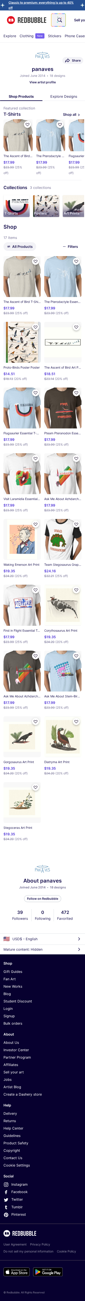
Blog (7, 994)
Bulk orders (12, 1023)
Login (8, 1008)
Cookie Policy (66, 1251)
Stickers (54, 36)
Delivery (10, 1113)
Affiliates (10, 1065)
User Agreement (15, 1244)
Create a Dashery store (22, 1094)
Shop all (69, 114)
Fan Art (9, 979)
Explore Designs (63, 96)
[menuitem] (9, 36)
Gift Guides (12, 971)
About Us (11, 1042)
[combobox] (58, 20)
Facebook (19, 1192)
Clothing (31, 36)
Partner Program (17, 1057)
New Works (12, 986)
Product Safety (15, 1143)
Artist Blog (12, 1087)
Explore (9, 36)
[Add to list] (27, 124)
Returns (9, 1121)
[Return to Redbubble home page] (26, 20)
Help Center (13, 1128)
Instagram (19, 1184)
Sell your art (13, 1072)
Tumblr (17, 1207)
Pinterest (18, 1214)
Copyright (11, 1150)
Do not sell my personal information (28, 1251)
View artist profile (42, 82)
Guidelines (11, 1135)
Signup (9, 1016)
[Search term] (59, 20)
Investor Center (16, 1050)
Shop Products (21, 96)
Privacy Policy (40, 1244)
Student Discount (17, 1001)
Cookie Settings (16, 1165)
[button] (16, 206)
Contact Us (12, 1158)
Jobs (7, 1079)
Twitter (17, 1199)
